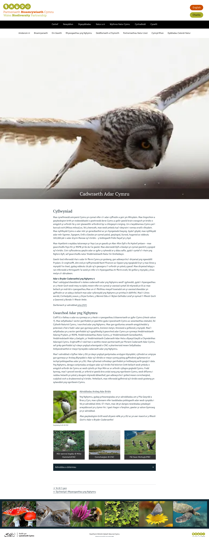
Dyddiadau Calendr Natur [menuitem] (179, 33)
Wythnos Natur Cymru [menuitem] (120, 24)
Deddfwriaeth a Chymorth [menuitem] (107, 33)
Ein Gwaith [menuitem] (57, 33)
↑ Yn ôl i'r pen (60, 488)
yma (82, 305)
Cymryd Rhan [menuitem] (158, 33)
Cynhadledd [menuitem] (140, 24)
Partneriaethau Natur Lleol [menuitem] (135, 33)
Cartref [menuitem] (55, 24)
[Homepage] (28, 10)
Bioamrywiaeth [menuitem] (41, 33)
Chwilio (197, 14)
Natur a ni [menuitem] (100, 24)
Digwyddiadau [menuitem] (84, 24)
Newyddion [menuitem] (68, 24)
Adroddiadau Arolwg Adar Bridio (95, 391)
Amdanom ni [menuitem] (24, 33)
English (197, 7)
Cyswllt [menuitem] (153, 24)
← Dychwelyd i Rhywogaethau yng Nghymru (74, 491)
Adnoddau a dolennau (65, 467)
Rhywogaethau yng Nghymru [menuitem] (79, 33)
